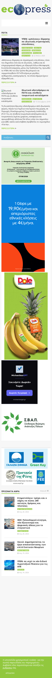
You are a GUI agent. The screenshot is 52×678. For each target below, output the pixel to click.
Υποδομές (37, 53)
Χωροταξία (26, 55)
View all (43, 491)
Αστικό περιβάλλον (25, 509)
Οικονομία (26, 50)
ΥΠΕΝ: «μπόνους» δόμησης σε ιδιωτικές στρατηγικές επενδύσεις (36, 42)
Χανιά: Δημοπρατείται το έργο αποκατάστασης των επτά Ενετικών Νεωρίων (31, 545)
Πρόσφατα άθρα (10, 491)
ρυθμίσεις (7, 668)
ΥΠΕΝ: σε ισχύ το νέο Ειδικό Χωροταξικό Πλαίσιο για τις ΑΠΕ (32, 564)
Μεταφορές (37, 99)
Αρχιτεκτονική (23, 550)
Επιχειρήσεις (26, 99)
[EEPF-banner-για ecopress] (26, 466)
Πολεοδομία (27, 53)
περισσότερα (7, 82)
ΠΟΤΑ (4, 33)
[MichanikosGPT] (19, 382)
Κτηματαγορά (27, 48)
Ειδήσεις (21, 570)
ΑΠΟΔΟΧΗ (10, 673)
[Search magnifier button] (48, 137)
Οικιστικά (37, 48)
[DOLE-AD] (26, 316)
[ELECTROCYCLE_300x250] (23, 165)
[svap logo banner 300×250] (23, 422)
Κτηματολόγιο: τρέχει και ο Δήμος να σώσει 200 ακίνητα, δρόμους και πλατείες (32, 502)
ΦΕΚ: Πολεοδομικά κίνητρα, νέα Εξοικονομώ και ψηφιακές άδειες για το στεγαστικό (32, 524)
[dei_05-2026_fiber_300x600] (23, 228)
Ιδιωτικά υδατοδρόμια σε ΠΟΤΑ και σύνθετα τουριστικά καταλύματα (35, 93)
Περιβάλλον (36, 50)
